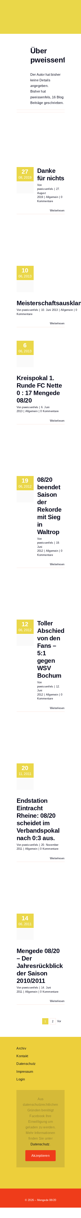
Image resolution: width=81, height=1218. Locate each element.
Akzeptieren (40, 1155)
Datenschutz (40, 1144)
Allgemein (52, 197)
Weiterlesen (57, 210)
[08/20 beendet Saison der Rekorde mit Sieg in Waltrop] (41, 454)
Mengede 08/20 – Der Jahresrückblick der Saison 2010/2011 (40, 965)
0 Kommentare (49, 411)
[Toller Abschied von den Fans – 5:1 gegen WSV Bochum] (41, 597)
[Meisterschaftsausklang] (41, 244)
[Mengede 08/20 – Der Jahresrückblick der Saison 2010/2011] (41, 891)
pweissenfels (45, 188)
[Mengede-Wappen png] (26, 8)
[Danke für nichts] (41, 145)
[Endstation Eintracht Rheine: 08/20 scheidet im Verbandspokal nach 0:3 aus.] (41, 741)
